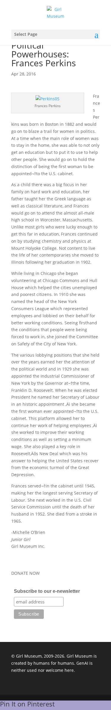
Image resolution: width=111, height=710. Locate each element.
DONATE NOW (25, 573)
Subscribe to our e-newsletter (47, 591)
